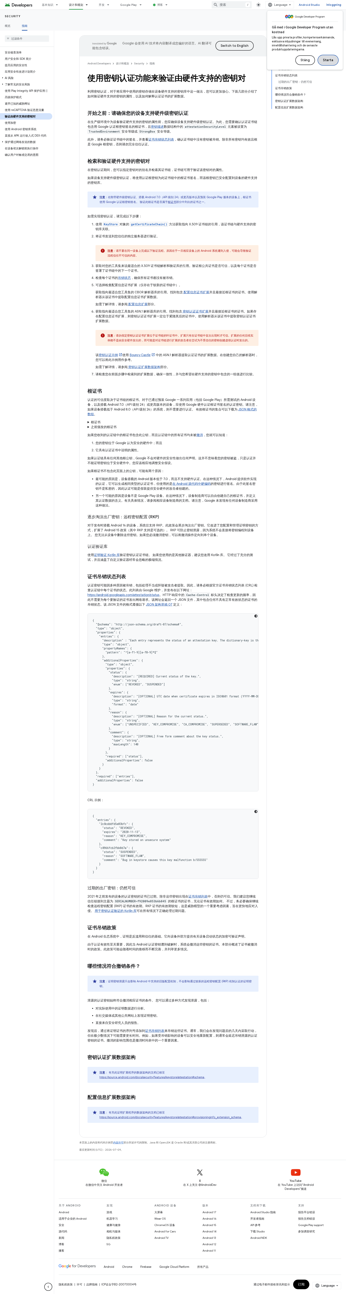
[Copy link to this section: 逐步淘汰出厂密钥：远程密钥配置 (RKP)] (163, 517)
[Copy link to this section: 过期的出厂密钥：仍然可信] (140, 888)
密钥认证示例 (108, 355)
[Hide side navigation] (48, 1287)
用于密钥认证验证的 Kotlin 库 (116, 911)
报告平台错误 (306, 1212)
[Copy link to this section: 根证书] (107, 391)
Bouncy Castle (140, 355)
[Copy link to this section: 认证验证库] (112, 546)
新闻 (61, 1238)
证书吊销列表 (198, 897)
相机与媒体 (114, 1231)
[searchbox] (27, 38)
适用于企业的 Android (72, 1218)
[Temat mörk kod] (255, 616)
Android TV (161, 1238)
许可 (79, 1284)
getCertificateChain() (149, 224)
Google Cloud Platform (174, 1267)
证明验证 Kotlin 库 (107, 555)
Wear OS (160, 1218)
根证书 (172, 202)
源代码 (63, 1231)
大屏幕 (158, 1212)
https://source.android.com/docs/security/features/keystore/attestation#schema (152, 1077)
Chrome (127, 1267)
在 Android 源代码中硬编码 (191, 484)
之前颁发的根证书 (104, 427)
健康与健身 (114, 1225)
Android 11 (209, 1250)
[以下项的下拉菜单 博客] (168, 5)
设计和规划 (76, 5)
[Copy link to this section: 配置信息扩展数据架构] (141, 1097)
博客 (160, 5)
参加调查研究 (306, 1231)
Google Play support (311, 1225)
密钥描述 (157, 127)
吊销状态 (124, 278)
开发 (102, 5)
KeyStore (111, 224)
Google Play (128, 5)
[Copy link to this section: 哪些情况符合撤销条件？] (146, 966)
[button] (26, 78)
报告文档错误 (306, 1218)
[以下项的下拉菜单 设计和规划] (88, 5)
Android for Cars (165, 1231)
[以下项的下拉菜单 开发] (110, 5)
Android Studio (309, 5)
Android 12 (209, 1244)
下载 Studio (257, 1231)
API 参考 (255, 1225)
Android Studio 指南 (263, 1212)
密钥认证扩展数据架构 (144, 367)
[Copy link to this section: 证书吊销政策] (120, 928)
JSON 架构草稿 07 (159, 605)
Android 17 (209, 1212)
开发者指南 (257, 1218)
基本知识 (47, 5)
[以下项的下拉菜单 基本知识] (58, 5)
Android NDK (258, 1238)
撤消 (199, 435)
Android (64, 1212)
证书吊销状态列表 (161, 140)
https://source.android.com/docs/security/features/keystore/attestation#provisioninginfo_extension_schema (170, 1117)
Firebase (145, 1267)
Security (12, 16)
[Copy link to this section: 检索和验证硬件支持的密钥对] (155, 161)
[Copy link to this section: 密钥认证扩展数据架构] (141, 1057)
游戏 (109, 1212)
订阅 (301, 1284)
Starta (328, 60)
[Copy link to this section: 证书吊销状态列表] (130, 577)
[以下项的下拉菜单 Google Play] (142, 5)
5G (109, 1244)
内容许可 (118, 1142)
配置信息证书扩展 (196, 292)
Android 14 (209, 1231)
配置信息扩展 (138, 304)
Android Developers (99, 63)
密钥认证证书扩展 (195, 312)
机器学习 (112, 1218)
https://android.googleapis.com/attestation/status (123, 595)
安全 (61, 1225)
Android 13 (209, 1238)
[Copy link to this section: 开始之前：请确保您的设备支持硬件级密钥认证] (194, 113)
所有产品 (202, 1267)
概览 (8, 26)
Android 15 (209, 1225)
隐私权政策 (114, 1238)
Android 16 (209, 1218)
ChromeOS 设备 (164, 1225)
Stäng (305, 60)
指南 (25, 26)
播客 (61, 1250)
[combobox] (232, 4)
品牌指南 (92, 1284)
